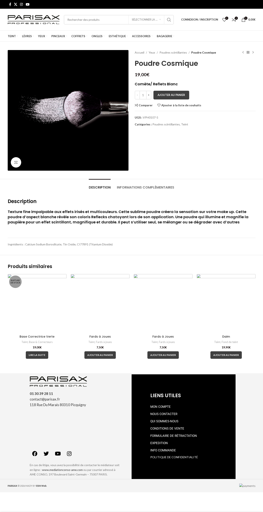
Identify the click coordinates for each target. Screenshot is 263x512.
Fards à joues (104, 342)
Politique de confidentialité (174, 457)
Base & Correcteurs (41, 342)
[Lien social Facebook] (10, 4)
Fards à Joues (100, 336)
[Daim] (226, 303)
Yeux (152, 52)
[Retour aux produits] (248, 52)
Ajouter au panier (171, 95)
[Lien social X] (16, 4)
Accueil (139, 52)
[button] (100, 355)
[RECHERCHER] (169, 19)
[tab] (100, 185)
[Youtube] (58, 453)
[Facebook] (35, 453)
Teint (184, 124)
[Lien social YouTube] (27, 4)
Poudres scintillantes (173, 52)
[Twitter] (46, 453)
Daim (226, 336)
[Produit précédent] (243, 52)
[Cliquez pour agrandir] (16, 162)
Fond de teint (230, 342)
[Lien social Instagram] (21, 4)
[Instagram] (69, 453)
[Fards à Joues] (100, 303)
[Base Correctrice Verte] (37, 303)
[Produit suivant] (253, 52)
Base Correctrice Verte (37, 336)
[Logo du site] (34, 19)
